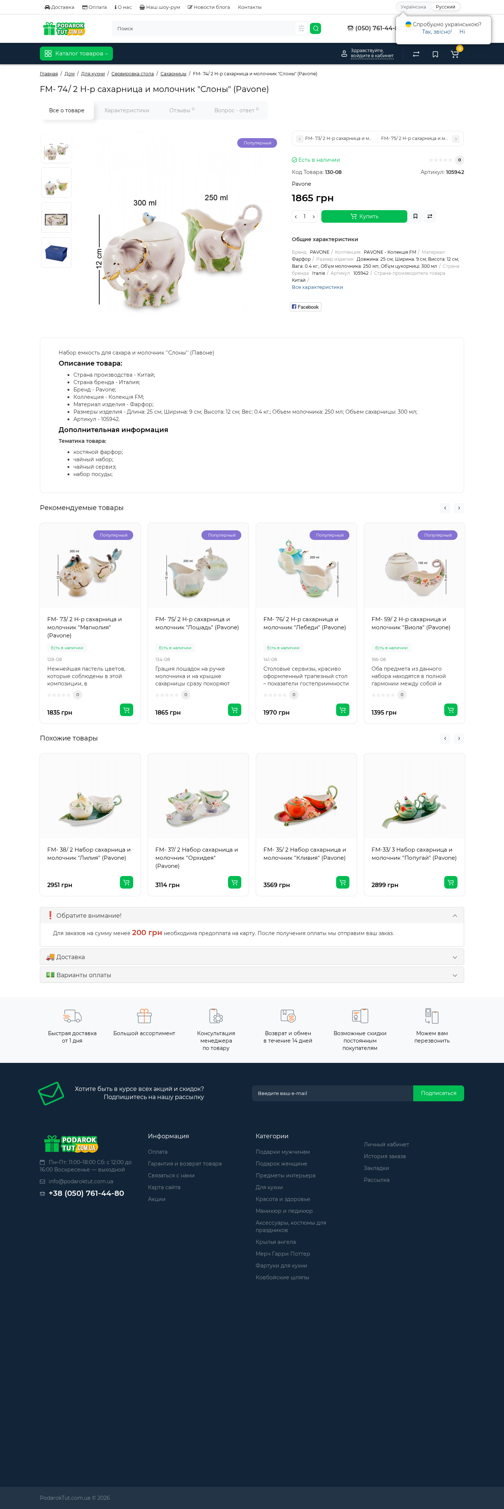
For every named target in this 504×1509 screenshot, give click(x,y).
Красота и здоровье (283, 1199)
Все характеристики (317, 287)
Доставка (62, 7)
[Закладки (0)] (435, 53)
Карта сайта (164, 1187)
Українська (413, 7)
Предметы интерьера (285, 1175)
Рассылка (377, 1180)
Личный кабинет (386, 1144)
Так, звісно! (437, 31)
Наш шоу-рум (162, 7)
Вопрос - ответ (236, 110)
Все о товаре (66, 110)
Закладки (376, 1168)
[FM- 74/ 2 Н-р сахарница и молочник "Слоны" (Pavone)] (56, 147)
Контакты (250, 7)
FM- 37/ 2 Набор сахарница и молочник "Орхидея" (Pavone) (196, 857)
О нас (124, 7)
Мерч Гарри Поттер (283, 1253)
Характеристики (126, 110)
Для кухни (269, 1187)
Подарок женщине (281, 1163)
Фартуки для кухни (281, 1265)
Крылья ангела (276, 1242)
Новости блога (211, 7)
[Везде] (301, 28)
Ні (462, 31)
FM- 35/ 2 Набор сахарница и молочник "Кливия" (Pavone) (304, 853)
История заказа (385, 1156)
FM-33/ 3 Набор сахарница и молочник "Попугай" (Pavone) (414, 853)
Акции (157, 1199)
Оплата (97, 7)
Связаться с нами (171, 1175)
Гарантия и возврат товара (185, 1163)
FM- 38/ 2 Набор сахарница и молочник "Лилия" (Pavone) (89, 853)
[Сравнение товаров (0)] (416, 53)
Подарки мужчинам (283, 1152)
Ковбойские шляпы (282, 1277)
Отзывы (181, 110)
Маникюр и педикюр (284, 1211)
